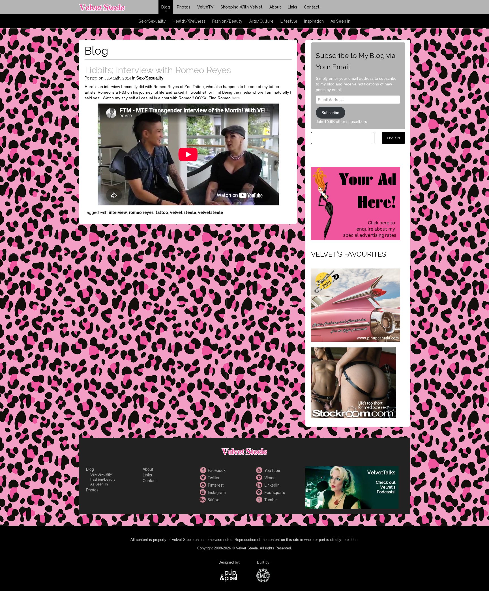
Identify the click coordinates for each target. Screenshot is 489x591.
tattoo (162, 212)
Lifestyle (288, 21)
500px (203, 499)
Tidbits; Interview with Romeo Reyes (157, 70)
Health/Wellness (189, 21)
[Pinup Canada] (355, 304)
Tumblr (260, 499)
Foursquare (260, 492)
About (275, 7)
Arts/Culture (261, 21)
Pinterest (203, 485)
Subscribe (330, 112)
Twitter (203, 477)
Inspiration (314, 21)
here (236, 98)
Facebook (203, 470)
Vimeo (260, 477)
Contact (311, 7)
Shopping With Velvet (241, 7)
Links (292, 7)
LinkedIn (260, 485)
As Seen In (340, 21)
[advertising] (355, 203)
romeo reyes (141, 212)
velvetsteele (210, 212)
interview (118, 212)
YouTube (260, 470)
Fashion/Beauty (227, 21)
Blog (165, 7)
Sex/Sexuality (152, 21)
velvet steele (183, 212)
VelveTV (205, 7)
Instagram (203, 492)
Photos (183, 7)
